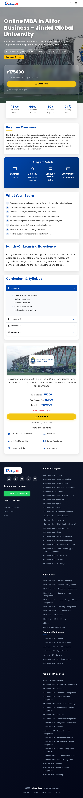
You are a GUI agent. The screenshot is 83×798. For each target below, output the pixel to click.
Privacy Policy (9, 511)
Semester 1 (16, 288)
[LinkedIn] (15, 478)
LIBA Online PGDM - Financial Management (59, 585)
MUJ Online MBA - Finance (53, 727)
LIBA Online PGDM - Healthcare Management (60, 589)
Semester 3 (16, 326)
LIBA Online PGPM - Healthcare (54, 619)
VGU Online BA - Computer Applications (58, 495)
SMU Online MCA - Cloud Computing (57, 659)
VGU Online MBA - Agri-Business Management (61, 684)
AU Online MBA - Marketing (53, 775)
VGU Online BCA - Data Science (55, 555)
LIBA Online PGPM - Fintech (53, 615)
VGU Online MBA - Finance (53, 688)
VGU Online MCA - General (53, 663)
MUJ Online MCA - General (53, 639)
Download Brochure (14, 57)
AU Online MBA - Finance (52, 764)
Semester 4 (16, 332)
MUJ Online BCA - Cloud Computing (57, 479)
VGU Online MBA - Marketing (54, 714)
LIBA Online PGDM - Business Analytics (57, 581)
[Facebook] (22, 478)
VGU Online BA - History (52, 508)
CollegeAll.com (36, 788)
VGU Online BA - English (52, 504)
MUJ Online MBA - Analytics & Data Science (59, 723)
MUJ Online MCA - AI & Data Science (57, 643)
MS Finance (47, 623)
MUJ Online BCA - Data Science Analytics (59, 487)
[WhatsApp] (28, 478)
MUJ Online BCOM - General (53, 491)
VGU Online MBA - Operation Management (59, 719)
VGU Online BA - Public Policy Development (59, 524)
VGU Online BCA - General (53, 559)
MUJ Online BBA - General (52, 475)
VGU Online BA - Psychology (54, 520)
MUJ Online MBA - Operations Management (60, 755)
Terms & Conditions (11, 507)
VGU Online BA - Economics (53, 499)
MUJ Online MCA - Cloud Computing (57, 647)
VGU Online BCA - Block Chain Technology (59, 544)
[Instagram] (9, 478)
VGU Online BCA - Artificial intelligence (57, 540)
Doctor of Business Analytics (54, 627)
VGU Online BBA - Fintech (52, 532)
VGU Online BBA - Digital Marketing (56, 528)
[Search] (70, 3)
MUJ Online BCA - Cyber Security (55, 483)
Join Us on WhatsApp (18, 493)
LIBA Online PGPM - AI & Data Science (57, 611)
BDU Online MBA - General (53, 680)
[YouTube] (35, 478)
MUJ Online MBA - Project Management (58, 759)
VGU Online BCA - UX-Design (54, 563)
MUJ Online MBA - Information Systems (58, 738)
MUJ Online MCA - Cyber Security (55, 651)
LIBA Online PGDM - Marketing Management (60, 607)
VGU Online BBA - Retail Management (57, 536)
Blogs (6, 515)
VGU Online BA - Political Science (55, 516)
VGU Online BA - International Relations (58, 512)
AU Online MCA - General (52, 655)
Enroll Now (43, 84)
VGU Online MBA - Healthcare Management (60, 693)
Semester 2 (16, 319)
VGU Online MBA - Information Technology (59, 703)
